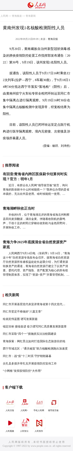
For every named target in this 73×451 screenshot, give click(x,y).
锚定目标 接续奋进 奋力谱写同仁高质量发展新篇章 (35, 326)
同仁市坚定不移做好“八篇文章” (22, 311)
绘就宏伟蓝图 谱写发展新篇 (20, 318)
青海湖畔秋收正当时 (19, 208)
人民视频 (9, 431)
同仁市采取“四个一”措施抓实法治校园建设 (29, 333)
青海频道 (17, 16)
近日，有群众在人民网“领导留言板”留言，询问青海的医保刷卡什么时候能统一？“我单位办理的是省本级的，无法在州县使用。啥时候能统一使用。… (36, 189)
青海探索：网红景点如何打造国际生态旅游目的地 (34, 341)
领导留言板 (53, 410)
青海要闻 (31, 16)
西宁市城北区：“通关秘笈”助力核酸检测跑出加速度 (35, 348)
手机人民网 (38, 410)
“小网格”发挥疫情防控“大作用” (22, 370)
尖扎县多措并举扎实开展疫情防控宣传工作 (30, 363)
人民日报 (9, 410)
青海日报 (53, 39)
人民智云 (24, 431)
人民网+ (24, 410)
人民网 (4, 16)
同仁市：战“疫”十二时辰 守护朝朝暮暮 (27, 356)
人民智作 (39, 431)
